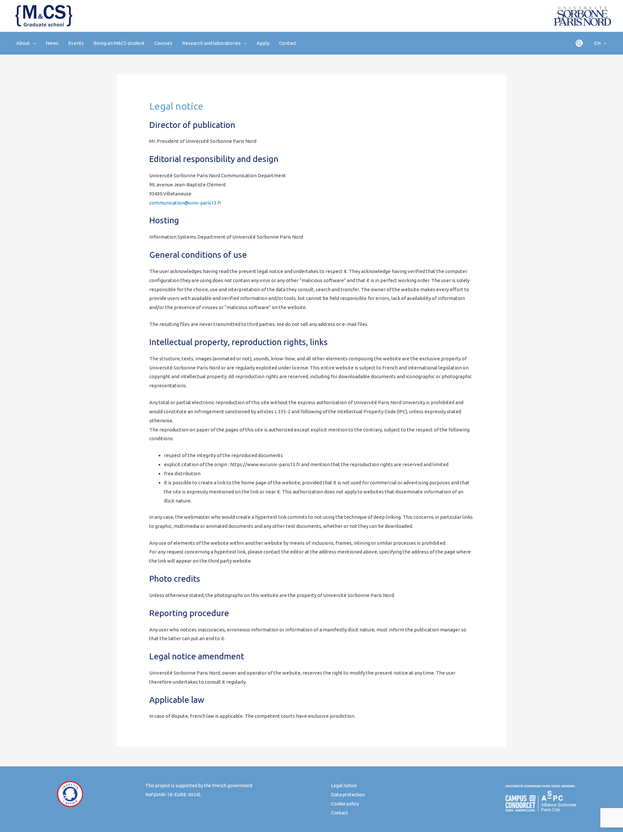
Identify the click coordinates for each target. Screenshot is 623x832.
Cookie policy (345, 803)
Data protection (348, 794)
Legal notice (344, 785)
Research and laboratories (211, 43)
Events (76, 43)
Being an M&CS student (119, 43)
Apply (263, 43)
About (23, 43)
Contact (288, 43)
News (52, 43)
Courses (163, 43)
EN (597, 43)
